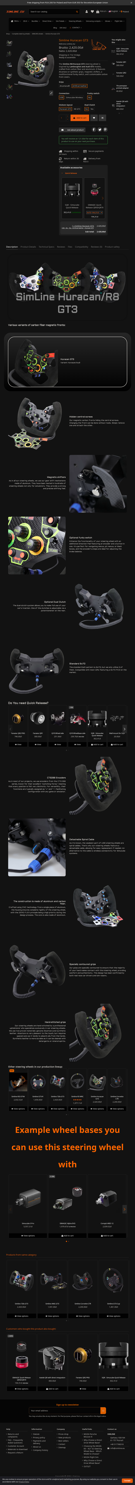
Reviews (61, 247)
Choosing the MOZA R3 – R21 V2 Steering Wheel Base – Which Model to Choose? (93, 1450)
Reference (62, 44)
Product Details (28, 247)
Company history (40, 1450)
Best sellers (63, 1441)
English (114, 11)
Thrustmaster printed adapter (122, 87)
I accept (127, 1480)
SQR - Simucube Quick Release (72, 206)
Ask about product (75, 130)
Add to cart (81, 118)
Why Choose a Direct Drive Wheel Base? (93, 1441)
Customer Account (16, 1446)
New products (64, 1437)
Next (102, 198)
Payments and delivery (39, 1442)
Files (70, 247)
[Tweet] (99, 129)
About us (37, 1447)
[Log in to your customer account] (87, 11)
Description (12, 247)
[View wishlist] (92, 11)
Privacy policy (39, 1437)
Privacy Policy (24, 1482)
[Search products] (77, 12)
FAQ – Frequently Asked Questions (15, 1441)
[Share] (94, 129)
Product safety (112, 247)
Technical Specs (46, 247)
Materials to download (18, 1449)
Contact (61, 1444)
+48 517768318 (117, 1444)
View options (78, 744)
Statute (36, 1434)
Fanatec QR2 (121, 73)
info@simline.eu (117, 1448)
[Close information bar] (131, 2)
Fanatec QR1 (121, 62)
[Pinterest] (105, 129)
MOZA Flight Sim (91, 1457)
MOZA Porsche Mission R (90, 1435)
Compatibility (81, 247)
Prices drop (63, 1434)
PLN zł (103, 11)
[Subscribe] (103, 1410)
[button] (51, 93)
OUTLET (87, 1466)
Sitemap (62, 1447)
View (98, 744)
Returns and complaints (13, 1435)
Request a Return (15, 1452)
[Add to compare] (102, 118)
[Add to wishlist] (94, 118)
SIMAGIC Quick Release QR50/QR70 (94, 206)
